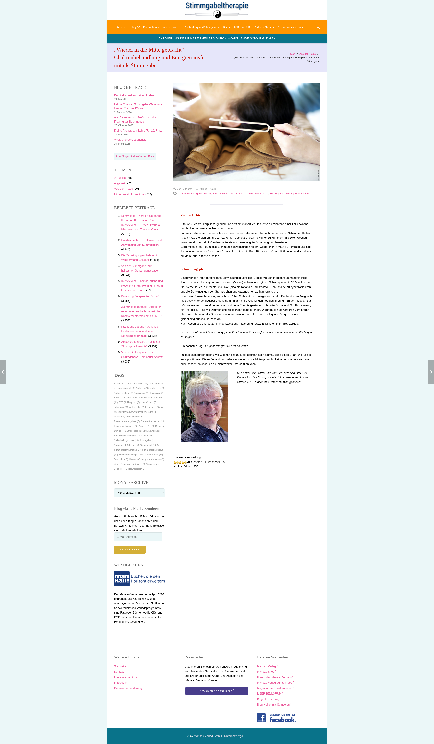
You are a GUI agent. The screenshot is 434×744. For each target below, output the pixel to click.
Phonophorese (135, 416)
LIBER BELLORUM (269, 693)
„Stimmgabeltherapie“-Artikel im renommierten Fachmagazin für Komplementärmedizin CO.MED (141, 311)
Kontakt (119, 671)
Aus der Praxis (123, 188)
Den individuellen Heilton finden (134, 95)
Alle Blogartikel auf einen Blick (135, 156)
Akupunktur (156, 383)
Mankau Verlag (266, 666)
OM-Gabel (236, 193)
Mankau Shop (265, 671)
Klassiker (138, 407)
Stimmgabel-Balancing (126, 445)
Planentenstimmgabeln (127, 421)
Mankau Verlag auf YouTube (274, 682)
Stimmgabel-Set (149, 445)
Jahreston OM (122, 407)
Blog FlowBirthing (268, 699)
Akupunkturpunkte (124, 388)
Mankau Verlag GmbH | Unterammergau (219, 736)
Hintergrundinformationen (130, 194)
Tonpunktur (121, 459)
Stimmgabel (147, 440)
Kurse (151, 412)
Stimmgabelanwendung (127, 450)
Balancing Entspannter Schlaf (140, 296)
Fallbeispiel (205, 193)
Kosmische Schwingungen (132, 412)
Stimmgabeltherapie (131, 454)
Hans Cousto (148, 402)
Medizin (119, 416)
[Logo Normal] (217, 10)
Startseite (120, 666)
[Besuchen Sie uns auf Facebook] (276, 717)
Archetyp (142, 388)
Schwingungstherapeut (127, 435)
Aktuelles (120, 177)
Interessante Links (125, 677)
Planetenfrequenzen (152, 421)
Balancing (156, 393)
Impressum (121, 682)
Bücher (129, 397)
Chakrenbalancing (188, 193)
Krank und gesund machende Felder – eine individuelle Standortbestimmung (139, 331)
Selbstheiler (147, 435)
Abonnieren (129, 549)
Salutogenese (133, 431)
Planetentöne (146, 426)
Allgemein (120, 183)
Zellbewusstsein (135, 469)
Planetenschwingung (125, 426)
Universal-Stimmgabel (141, 459)
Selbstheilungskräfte (126, 440)
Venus (159, 459)
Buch (118, 397)
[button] (138, 27)
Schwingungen (151, 431)
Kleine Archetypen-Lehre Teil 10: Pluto (138, 130)
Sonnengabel (277, 193)
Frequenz (133, 402)
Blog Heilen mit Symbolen (273, 704)
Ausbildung (141, 393)
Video (141, 464)
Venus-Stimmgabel (125, 464)
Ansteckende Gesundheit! (130, 139)
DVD (122, 402)
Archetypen (157, 388)
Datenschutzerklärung (128, 688)
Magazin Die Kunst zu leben (274, 688)
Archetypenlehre (123, 393)
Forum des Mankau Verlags (274, 677)
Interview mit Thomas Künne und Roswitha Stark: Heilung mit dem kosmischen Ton (142, 285)
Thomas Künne (153, 454)
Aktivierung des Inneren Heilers (131, 383)
